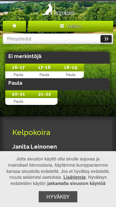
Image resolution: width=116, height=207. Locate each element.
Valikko (73, 26)
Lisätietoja (74, 177)
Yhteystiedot (19, 39)
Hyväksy (58, 196)
